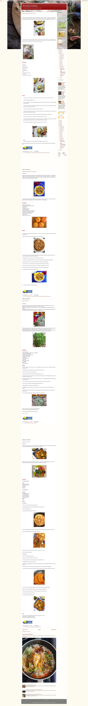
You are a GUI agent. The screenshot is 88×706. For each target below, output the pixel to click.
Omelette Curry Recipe (26, 441)
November (61, 55)
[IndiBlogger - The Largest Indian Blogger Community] (61, 36)
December (61, 54)
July (60, 60)
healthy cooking (43, 296)
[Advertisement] (39, 161)
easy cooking (33, 152)
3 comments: (31, 151)
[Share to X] (36, 151)
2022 (60, 49)
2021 (60, 50)
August (61, 131)
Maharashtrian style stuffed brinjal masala (63, 93)
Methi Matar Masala (32, 411)
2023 (60, 48)
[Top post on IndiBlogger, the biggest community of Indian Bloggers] (27, 149)
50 (60, 24)
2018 (60, 77)
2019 (60, 53)
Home (39, 629)
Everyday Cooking (30, 5)
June (61, 61)
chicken (26, 296)
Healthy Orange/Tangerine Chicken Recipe (29, 171)
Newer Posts (24, 629)
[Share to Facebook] (37, 151)
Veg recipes (59, 155)
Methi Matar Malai (25, 300)
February (61, 66)
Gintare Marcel (47, 702)
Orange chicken (48, 296)
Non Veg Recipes (59, 153)
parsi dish (43, 152)
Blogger (54, 702)
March (61, 137)
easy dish (39, 296)
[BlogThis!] (35, 151)
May (60, 62)
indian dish (40, 152)
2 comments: (31, 421)
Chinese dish (29, 296)
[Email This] (34, 151)
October (61, 56)
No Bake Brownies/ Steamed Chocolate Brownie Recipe (34, 689)
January (61, 67)
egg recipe (36, 152)
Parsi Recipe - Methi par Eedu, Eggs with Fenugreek (33, 694)
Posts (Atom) (28, 631)
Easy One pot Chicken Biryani (27, 634)
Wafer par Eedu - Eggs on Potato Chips (28, 13)
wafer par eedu (47, 152)
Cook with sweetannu (61, 44)
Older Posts (54, 629)
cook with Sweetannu (28, 152)
